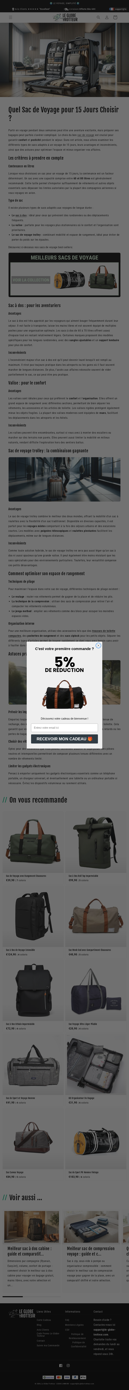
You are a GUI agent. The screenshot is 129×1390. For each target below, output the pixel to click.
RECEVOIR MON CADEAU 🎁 (65, 739)
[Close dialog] (98, 645)
